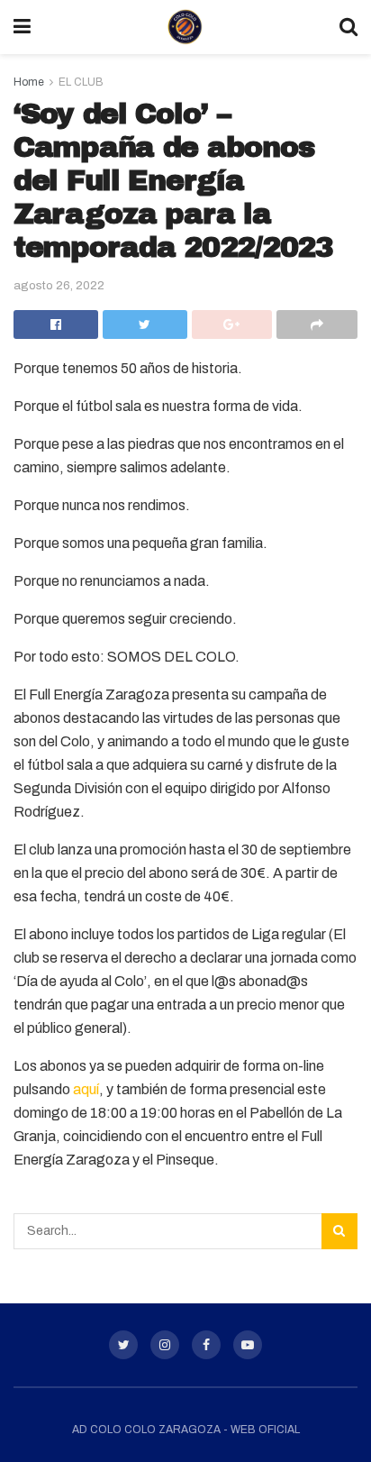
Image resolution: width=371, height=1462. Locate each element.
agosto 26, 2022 (59, 285)
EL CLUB (81, 82)
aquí (86, 1089)
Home (29, 82)
